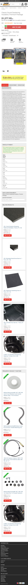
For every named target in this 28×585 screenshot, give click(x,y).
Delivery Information (4, 553)
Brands (2, 567)
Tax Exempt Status (4, 549)
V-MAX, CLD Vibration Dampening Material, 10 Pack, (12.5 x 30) (12, 355)
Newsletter (3, 579)
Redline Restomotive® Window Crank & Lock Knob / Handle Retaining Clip (13, 426)
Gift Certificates (4, 568)
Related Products (6, 87)
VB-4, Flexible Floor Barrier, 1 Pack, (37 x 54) (13, 323)
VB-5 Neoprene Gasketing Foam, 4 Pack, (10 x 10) (12, 291)
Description (5, 85)
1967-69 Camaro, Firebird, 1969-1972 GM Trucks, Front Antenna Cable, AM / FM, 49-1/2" (13, 459)
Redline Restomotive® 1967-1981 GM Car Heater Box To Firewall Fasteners (13, 492)
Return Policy (3, 546)
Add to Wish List (6, 33)
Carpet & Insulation (12, 7)
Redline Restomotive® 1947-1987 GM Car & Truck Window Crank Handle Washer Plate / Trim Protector (13, 394)
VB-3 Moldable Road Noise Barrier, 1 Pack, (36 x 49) (13, 259)
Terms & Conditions (4, 555)
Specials (2, 569)
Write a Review (16, 32)
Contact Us (18, 0)
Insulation (20, 7)
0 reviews (9, 32)
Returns (2, 562)
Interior (6, 7)
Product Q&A (21, 85)
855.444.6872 (11, 0)
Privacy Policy (3, 554)
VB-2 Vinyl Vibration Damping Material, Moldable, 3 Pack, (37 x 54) (13, 227)
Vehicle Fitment (13, 85)
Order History (3, 577)
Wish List (2, 578)
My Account (3, 575)
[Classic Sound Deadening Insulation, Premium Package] (14, 56)
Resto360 (2, 545)
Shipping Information (5, 548)
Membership (3, 581)
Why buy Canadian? (4, 550)
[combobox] (14, 199)
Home (2, 7)
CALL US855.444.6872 (21, 42)
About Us (2, 552)
